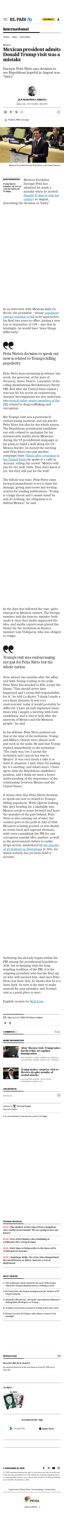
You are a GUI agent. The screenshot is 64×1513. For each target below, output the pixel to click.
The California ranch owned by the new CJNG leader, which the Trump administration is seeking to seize (30, 1284)
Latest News (24, 37)
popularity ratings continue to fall (31, 315)
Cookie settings (37, 1489)
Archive (7, 1388)
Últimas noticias (12, 1221)
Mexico (7, 37)
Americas (7, 1095)
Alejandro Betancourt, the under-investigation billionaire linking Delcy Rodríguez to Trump (32, 1300)
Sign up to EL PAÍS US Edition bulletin (25, 1017)
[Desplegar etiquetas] (59, 1095)
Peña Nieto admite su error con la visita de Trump (12, 188)
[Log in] (58, 19)
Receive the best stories (16, 1363)
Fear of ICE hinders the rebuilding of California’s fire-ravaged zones (26, 1240)
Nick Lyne (36, 1001)
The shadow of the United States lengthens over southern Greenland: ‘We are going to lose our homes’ (30, 1230)
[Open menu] (5, 19)
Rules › (58, 1032)
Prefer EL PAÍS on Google (18, 120)
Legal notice (14, 1489)
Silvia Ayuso (46, 1079)
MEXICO (6, 45)
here (45, 1116)
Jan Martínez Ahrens (32, 99)
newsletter (10, 1356)
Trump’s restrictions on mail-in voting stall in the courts (32, 1308)
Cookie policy (50, 1489)
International (16, 29)
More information (10, 1109)
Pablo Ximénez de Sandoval (46, 1058)
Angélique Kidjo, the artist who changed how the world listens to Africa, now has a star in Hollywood (31, 1260)
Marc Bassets (27, 1058)
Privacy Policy (25, 1489)
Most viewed (10, 1276)
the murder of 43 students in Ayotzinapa (31, 847)
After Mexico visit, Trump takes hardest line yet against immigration (41, 1051)
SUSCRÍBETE (48, 19)
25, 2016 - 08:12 (37, 104)
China (14, 37)
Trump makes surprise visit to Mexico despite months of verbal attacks (40, 1073)
